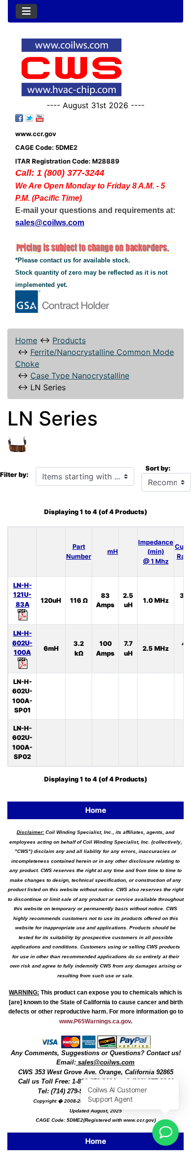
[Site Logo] (95, 67)
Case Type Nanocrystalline (79, 375)
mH (112, 551)
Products (69, 340)
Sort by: (157, 468)
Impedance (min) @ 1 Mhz (155, 551)
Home (26, 340)
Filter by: (14, 474)
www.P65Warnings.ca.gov (95, 1021)
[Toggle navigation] (26, 11)
